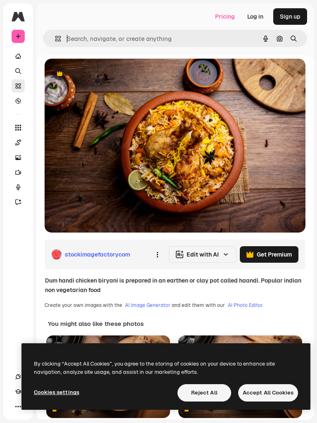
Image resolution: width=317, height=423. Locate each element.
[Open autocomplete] (54, 39)
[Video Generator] (18, 172)
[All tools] (18, 127)
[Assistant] (18, 202)
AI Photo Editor (245, 305)
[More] (18, 406)
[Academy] (18, 391)
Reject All (204, 392)
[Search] (18, 71)
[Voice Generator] (18, 187)
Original (97, 74)
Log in (255, 16)
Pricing (225, 16)
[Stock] (18, 86)
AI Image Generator (147, 305)
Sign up (290, 16)
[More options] (157, 254)
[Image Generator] (18, 157)
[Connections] (18, 376)
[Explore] (18, 100)
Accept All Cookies (268, 392)
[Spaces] (18, 142)
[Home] (18, 56)
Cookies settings (56, 392)
